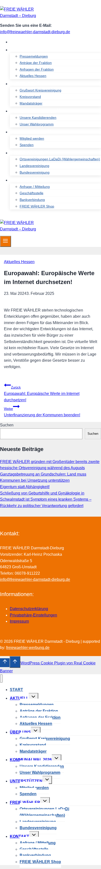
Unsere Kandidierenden (38, 118)
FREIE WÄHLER (25, 802)
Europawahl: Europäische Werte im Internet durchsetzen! (41, 394)
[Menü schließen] (1, 678)
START (20, 42)
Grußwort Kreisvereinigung (40, 90)
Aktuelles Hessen (33, 76)
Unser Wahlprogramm (37, 124)
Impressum (19, 621)
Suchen (6, 425)
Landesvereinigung (34, 166)
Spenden (27, 145)
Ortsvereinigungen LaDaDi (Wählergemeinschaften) (60, 159)
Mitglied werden (32, 138)
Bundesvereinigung (35, 172)
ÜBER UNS (20, 732)
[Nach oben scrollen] (5, 662)
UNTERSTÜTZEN (26, 781)
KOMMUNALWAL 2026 (31, 760)
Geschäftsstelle (31, 193)
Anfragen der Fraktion (37, 69)
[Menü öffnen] (5, 241)
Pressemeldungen (34, 56)
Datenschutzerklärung (29, 609)
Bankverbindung (32, 200)
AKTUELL (19, 698)
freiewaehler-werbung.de (28, 647)
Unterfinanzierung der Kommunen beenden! (42, 412)
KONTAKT (19, 836)
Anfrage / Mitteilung (35, 187)
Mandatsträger (31, 103)
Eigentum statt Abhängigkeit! (25, 487)
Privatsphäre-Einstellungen (33, 615)
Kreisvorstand (30, 97)
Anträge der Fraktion (36, 63)
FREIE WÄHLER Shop (37, 206)
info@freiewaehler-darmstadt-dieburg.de (35, 32)
